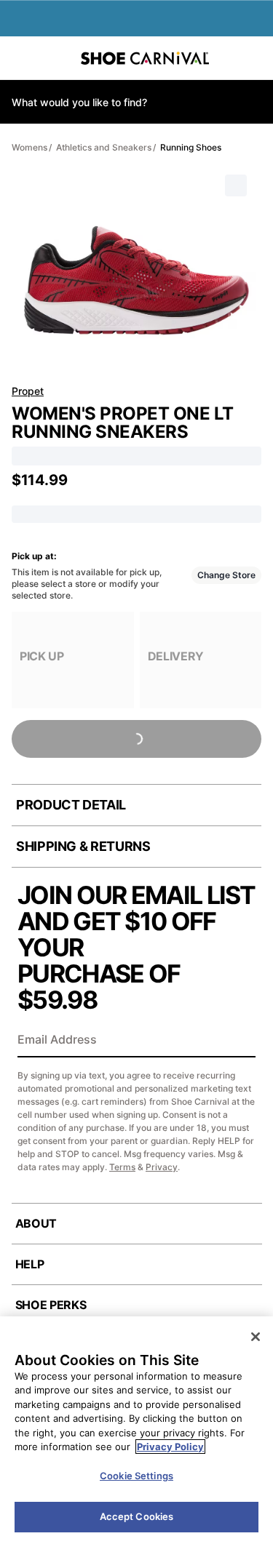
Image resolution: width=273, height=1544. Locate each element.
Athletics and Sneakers (103, 147)
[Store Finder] (56, 58)
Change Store (226, 574)
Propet (28, 391)
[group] (73, 660)
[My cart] (254, 58)
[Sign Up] (239, 1041)
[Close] (256, 1337)
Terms (122, 1166)
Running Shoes (190, 147)
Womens (29, 147)
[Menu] (22, 58)
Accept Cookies (137, 1516)
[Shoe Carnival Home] (145, 58)
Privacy (162, 1166)
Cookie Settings (136, 1475)
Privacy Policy (170, 1446)
